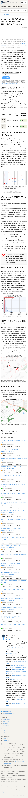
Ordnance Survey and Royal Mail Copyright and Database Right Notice (16, 671)
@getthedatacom (7, 711)
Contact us (6, 740)
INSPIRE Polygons (16, 679)
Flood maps (6, 721)
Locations (5, 723)
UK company (4, 83)
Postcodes (5, 725)
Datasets (5, 733)
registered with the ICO (12, 83)
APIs (4, 731)
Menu (23, 2)
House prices (6, 719)
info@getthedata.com (8, 713)
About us (5, 738)
